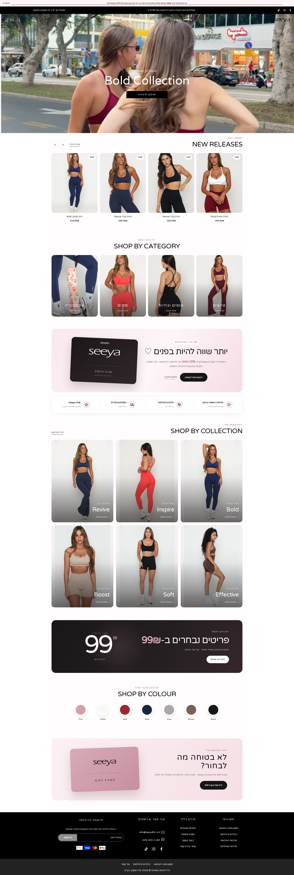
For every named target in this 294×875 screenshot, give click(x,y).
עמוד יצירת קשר (188, 846)
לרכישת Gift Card (213, 785)
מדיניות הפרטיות (229, 840)
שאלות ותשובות (181, 19)
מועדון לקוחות (112, 19)
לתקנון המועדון (171, 377)
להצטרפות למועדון (193, 377)
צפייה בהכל (74, 144)
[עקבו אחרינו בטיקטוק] (278, 10)
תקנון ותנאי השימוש (228, 828)
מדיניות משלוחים (228, 846)
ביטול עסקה (188, 840)
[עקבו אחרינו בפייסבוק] (290, 10)
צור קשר (125, 864)
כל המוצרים (155, 19)
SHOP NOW (147, 94)
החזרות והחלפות (228, 834)
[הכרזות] (147, 3)
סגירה (287, 3)
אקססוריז (134, 19)
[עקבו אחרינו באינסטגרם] (284, 10)
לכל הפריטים (57, 432)
